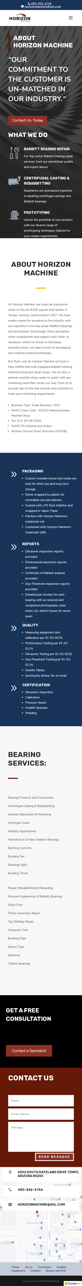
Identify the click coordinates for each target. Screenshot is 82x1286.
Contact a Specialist (29, 1050)
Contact (35, 1271)
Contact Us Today (27, 120)
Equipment (18, 1271)
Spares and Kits (56, 1271)
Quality (61, 1267)
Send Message (54, 1157)
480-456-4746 (30, 1190)
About (28, 1267)
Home (15, 1267)
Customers (44, 1267)
